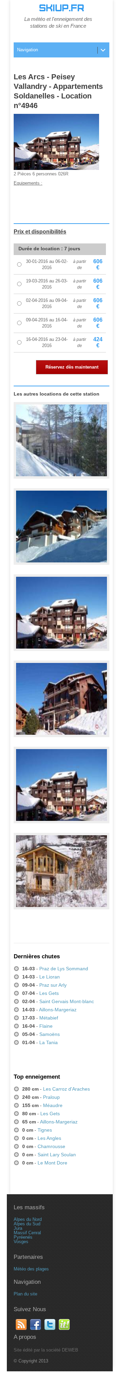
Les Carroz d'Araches (66, 1089)
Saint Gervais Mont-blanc (66, 1001)
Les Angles (49, 1138)
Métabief (48, 1018)
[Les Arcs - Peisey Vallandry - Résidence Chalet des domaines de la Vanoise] (61, 871)
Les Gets (49, 993)
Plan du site (25, 1293)
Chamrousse (51, 1146)
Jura (18, 1228)
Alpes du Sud (27, 1223)
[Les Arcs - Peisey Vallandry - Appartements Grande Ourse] (61, 699)
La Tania (48, 1042)
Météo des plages (31, 1268)
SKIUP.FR (61, 8)
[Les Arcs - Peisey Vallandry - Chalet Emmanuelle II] (61, 440)
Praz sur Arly (53, 985)
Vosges (21, 1241)
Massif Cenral (27, 1232)
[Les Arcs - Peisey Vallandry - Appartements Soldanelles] (61, 613)
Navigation (27, 49)
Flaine (46, 1026)
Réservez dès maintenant (71, 367)
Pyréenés (23, 1237)
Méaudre (53, 1105)
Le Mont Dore (52, 1163)
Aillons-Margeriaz (58, 1009)
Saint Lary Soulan (57, 1154)
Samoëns (49, 1034)
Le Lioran (49, 977)
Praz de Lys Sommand (63, 968)
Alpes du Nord (28, 1219)
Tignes (45, 1130)
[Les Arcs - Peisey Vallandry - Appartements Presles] (61, 526)
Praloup (51, 1097)
